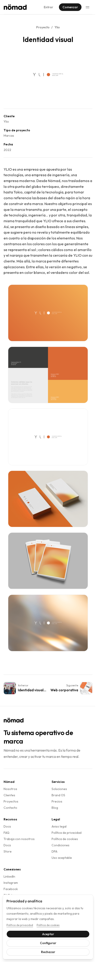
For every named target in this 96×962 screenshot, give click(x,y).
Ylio (57, 27)
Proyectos (11, 801)
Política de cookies (65, 839)
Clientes (9, 795)
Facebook (11, 889)
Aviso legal (59, 826)
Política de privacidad (66, 833)
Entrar (48, 7)
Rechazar (46, 952)
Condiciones (60, 845)
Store (8, 851)
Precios (57, 801)
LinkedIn (9, 876)
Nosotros (10, 789)
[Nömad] (15, 7)
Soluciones (59, 789)
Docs (7, 826)
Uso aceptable (62, 858)
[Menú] (87, 7)
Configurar (46, 943)
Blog (55, 808)
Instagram (11, 883)
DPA (54, 851)
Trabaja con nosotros (19, 839)
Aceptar (46, 934)
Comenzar (70, 7)
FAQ (6, 833)
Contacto (10, 808)
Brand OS (58, 795)
